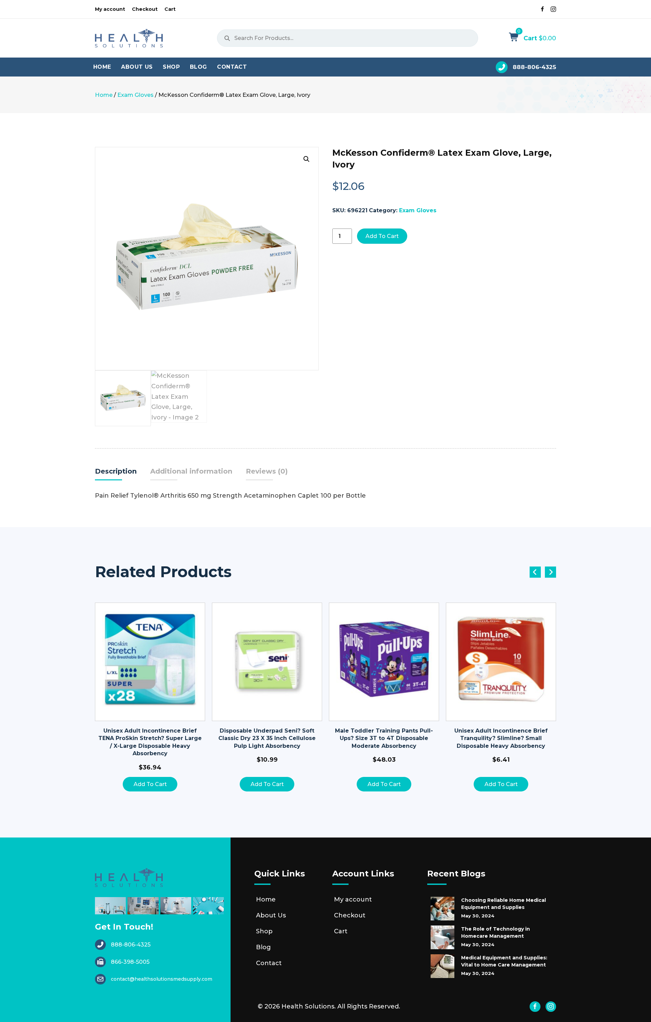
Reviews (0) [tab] (267, 471)
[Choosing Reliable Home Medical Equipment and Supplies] (442, 908)
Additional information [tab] (191, 471)
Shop (264, 931)
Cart (341, 931)
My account (353, 899)
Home (104, 94)
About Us (271, 915)
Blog (263, 947)
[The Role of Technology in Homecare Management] (442, 937)
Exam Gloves (135, 94)
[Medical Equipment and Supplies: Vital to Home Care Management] (442, 966)
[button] (306, 159)
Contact (269, 963)
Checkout (350, 915)
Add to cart (382, 236)
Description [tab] (116, 471)
